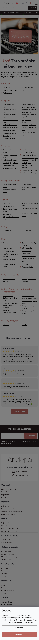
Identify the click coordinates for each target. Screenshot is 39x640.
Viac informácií (29, 622)
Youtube (4, 574)
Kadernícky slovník (7, 591)
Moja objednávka (7, 523)
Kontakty (4, 497)
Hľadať (33, 8)
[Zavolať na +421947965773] (23, 3)
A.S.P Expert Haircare (8, 540)
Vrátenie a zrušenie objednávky (12, 512)
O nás (3, 585)
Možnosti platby (6, 506)
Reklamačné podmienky (9, 514)
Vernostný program (8, 492)
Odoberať (30, 436)
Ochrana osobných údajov (10, 528)
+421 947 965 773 (21, 475)
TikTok (3, 576)
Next (37, 3)
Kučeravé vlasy (6, 551)
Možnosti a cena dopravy (9, 509)
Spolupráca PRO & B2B (9, 531)
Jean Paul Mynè (6, 543)
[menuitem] (5, 83)
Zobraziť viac (19, 411)
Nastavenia (19, 627)
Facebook (4, 568)
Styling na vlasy (6, 559)
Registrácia (5, 495)
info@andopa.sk (21, 472)
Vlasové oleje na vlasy (9, 557)
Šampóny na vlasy (7, 554)
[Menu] (36, 3)
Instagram (4, 571)
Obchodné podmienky (8, 526)
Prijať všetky (19, 634)
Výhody (3, 593)
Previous (2, 3)
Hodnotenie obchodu (19, 338)
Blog (2, 588)
